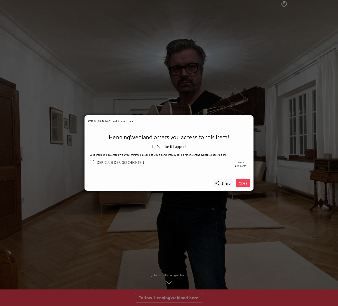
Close (243, 183)
